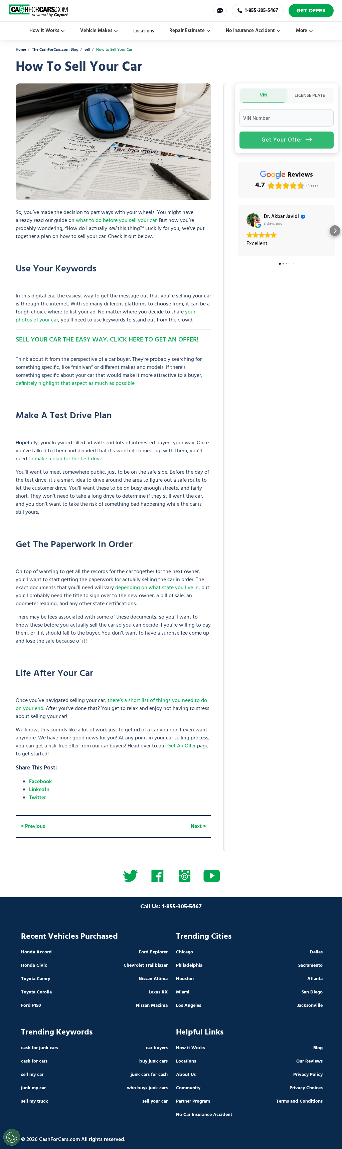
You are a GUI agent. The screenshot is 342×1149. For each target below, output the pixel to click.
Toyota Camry (35, 978)
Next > (198, 827)
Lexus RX (158, 992)
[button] (238, 230)
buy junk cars (153, 1061)
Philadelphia (189, 965)
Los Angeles (188, 1005)
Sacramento (310, 965)
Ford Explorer (153, 952)
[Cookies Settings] (11, 1137)
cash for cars (34, 1061)
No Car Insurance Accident (204, 1114)
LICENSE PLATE (310, 95)
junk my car (33, 1088)
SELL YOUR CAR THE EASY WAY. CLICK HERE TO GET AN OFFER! (107, 339)
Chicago (184, 952)
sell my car (32, 1074)
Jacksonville (310, 1005)
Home (21, 50)
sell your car (155, 1101)
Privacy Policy (308, 1074)
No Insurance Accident (250, 31)
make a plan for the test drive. (69, 459)
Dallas (316, 952)
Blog (318, 1048)
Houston (185, 978)
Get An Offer (181, 746)
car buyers (157, 1048)
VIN (264, 95)
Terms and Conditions (299, 1101)
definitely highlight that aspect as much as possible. (76, 383)
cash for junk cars (39, 1048)
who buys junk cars (147, 1088)
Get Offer (311, 10)
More (301, 31)
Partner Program (193, 1101)
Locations (143, 31)
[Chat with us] (220, 10)
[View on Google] (253, 220)
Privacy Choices (306, 1088)
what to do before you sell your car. (117, 220)
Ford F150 (31, 1005)
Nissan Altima (153, 978)
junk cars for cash (149, 1074)
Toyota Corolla (36, 992)
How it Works (44, 31)
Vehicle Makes (96, 31)
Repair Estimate (187, 31)
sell (87, 50)
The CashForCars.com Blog (55, 50)
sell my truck (34, 1101)
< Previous (33, 827)
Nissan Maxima (152, 1005)
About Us (186, 1074)
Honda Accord (36, 952)
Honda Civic (34, 965)
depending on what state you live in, (157, 588)
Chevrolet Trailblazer (146, 965)
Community (188, 1088)
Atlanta (315, 978)
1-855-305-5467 (261, 11)
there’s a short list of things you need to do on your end (111, 704)
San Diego (312, 992)
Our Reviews (309, 1061)
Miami (182, 992)
